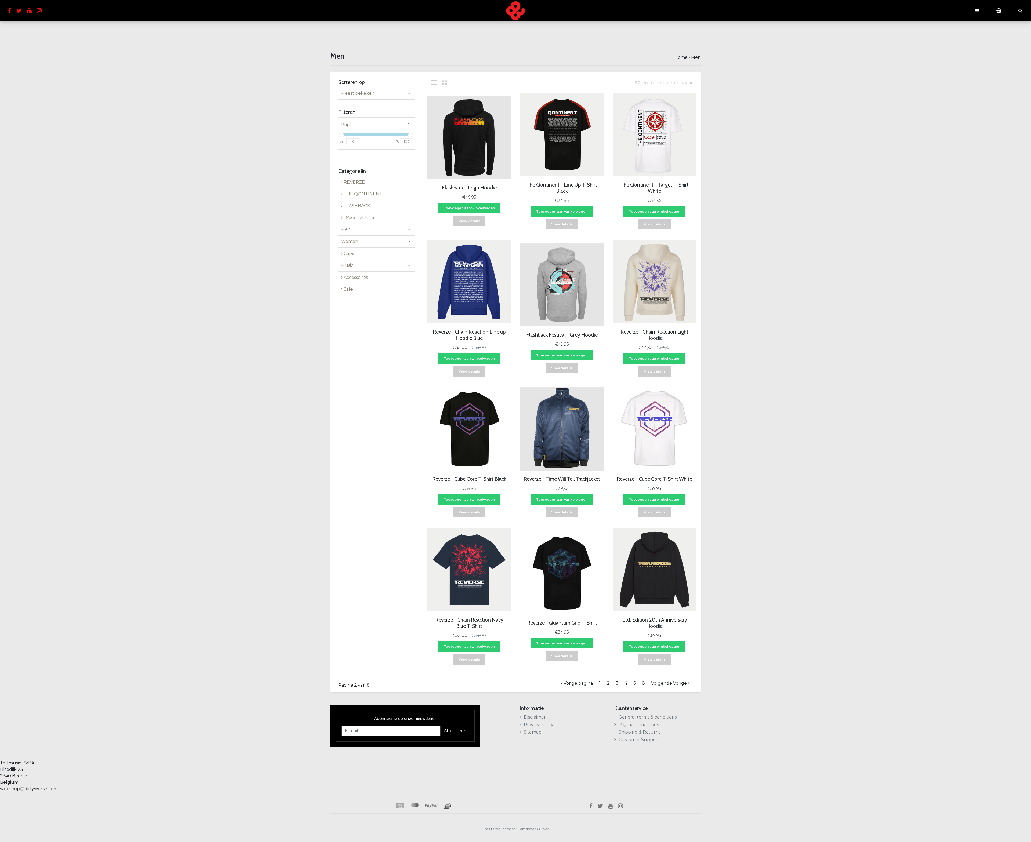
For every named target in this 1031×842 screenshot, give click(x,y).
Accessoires (355, 277)
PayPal (431, 806)
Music (347, 265)
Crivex (544, 829)
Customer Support (639, 739)
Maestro (414, 806)
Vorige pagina (577, 683)
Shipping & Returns (639, 732)
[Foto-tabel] (444, 82)
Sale (348, 289)
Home (681, 57)
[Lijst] (436, 82)
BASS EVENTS (358, 217)
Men (696, 57)
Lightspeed (525, 829)
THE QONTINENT (362, 193)
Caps (348, 253)
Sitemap (533, 732)
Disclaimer (535, 717)
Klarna (399, 806)
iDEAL (447, 806)
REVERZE (354, 182)
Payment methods (639, 724)
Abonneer (455, 730)
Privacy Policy (538, 724)
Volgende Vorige (669, 683)
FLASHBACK (356, 205)
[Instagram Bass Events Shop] (41, 10)
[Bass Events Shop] (515, 10)
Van (343, 141)
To (397, 141)
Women (349, 241)
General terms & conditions (648, 717)
